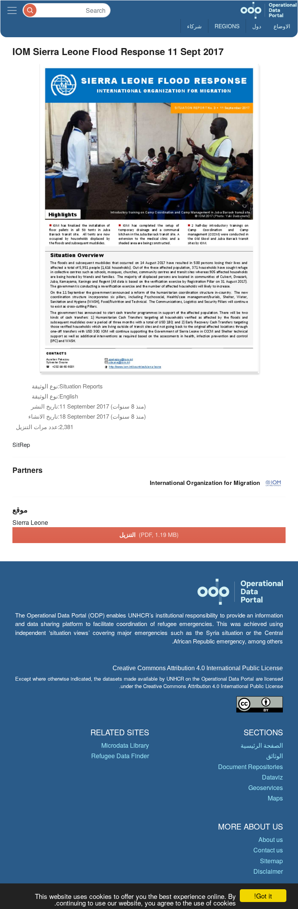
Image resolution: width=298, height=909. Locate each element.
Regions (227, 26)
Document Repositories (250, 766)
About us (270, 839)
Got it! (263, 895)
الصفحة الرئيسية (262, 745)
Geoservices (265, 787)
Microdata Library (125, 745)
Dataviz (272, 777)
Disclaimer (268, 871)
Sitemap (271, 860)
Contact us (268, 849)
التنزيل (149, 534)
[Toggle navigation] (12, 10)
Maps (275, 797)
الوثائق (274, 755)
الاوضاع (282, 26)
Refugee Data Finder (120, 755)
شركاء (194, 26)
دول (256, 26)
